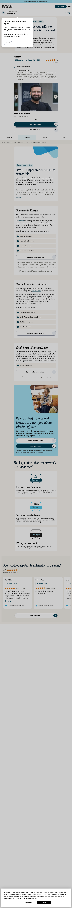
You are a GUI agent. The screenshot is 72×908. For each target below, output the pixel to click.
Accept (44, 902)
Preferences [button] (33, 898)
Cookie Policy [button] (56, 896)
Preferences (28, 902)
